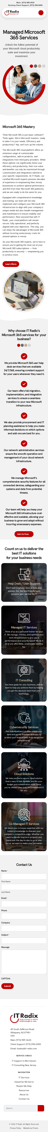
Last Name (5, 892)
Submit (7, 986)
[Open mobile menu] (41, 12)
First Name (5, 881)
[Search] (41, 1108)
